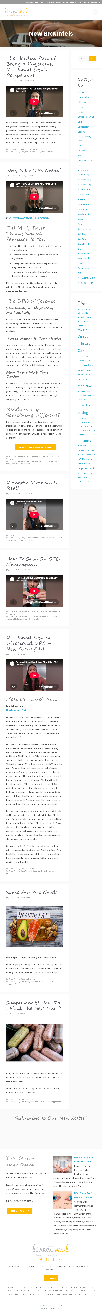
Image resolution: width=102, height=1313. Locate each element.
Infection (82, 199)
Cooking (81, 131)
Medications (11, 614)
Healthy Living (84, 184)
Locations (32, 1266)
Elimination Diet (84, 370)
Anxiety (81, 107)
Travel (81, 263)
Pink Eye (80, 454)
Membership (91, 430)
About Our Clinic (17, 1266)
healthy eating (53, 981)
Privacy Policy (44, 1305)
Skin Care (82, 239)
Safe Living (83, 234)
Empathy (80, 374)
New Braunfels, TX (58, 2)
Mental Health (84, 209)
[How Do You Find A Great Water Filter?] (62, 1165)
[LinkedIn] (47, 1259)
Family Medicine (54, 611)
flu (79, 391)
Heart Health (84, 189)
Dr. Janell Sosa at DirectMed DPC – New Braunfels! (28, 643)
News (80, 219)
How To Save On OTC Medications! (32, 562)
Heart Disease (82, 418)
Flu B (88, 391)
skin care (81, 463)
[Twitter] (40, 1259)
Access (11, 456)
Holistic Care (83, 194)
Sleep (88, 463)
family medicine (12, 464)
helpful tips (82, 422)
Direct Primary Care (27, 149)
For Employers (47, 1266)
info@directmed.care (92, 2)
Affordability (20, 456)
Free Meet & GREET (20, 1211)
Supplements (30, 1099)
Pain (80, 224)
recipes (82, 458)
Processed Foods (89, 454)
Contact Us (51, 1270)
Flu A (83, 391)
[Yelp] (60, 1259)
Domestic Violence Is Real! (31, 485)
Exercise (81, 155)
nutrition (82, 445)
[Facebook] (54, 1259)
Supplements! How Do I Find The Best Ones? (33, 1005)
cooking (82, 330)
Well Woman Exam (86, 277)
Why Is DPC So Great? (33, 170)
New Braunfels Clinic (16, 710)
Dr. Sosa (44, 149)
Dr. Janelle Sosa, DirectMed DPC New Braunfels (29, 217)
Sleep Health (83, 244)
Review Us (51, 1278)
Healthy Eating (30, 979)
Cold (80, 121)
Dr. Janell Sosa (34, 151)
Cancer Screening (86, 117)
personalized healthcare (86, 450)
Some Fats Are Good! (31, 892)
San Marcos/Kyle (41, 2)
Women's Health (85, 282)
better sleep (83, 321)
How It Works (63, 1266)
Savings (40, 619)
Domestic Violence (46, 537)
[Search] (92, 58)
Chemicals (82, 325)
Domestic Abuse (31, 537)
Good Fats (43, 981)
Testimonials (78, 1266)
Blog (89, 1266)
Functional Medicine (86, 395)
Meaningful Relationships (86, 426)
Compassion (14, 149)
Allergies (82, 102)
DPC (38, 149)
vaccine (89, 473)
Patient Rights (58, 1305)
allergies (82, 317)
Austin (81, 112)
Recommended (84, 229)
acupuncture (88, 309)
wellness (86, 477)
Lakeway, (30, 2)
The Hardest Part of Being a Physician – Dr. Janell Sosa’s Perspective (32, 67)
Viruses (81, 272)
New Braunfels (47, 151)
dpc (26, 151)
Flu (79, 165)
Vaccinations (83, 268)
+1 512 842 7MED (72, 2)
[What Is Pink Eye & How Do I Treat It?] (62, 1201)
